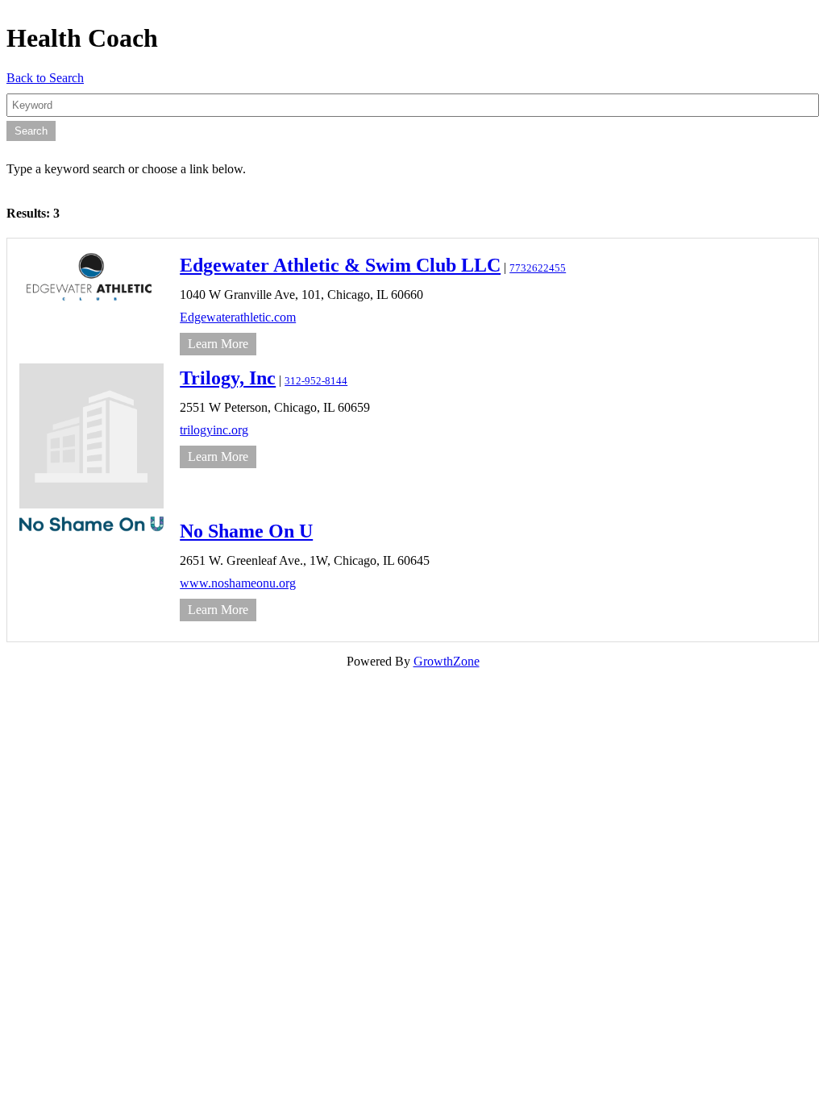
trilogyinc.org (214, 430)
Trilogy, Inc (228, 377)
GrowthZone (447, 661)
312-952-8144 (316, 381)
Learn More (218, 344)
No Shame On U (246, 531)
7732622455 (537, 268)
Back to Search (45, 78)
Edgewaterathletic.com (238, 317)
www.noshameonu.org (238, 583)
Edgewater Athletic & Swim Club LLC (340, 265)
